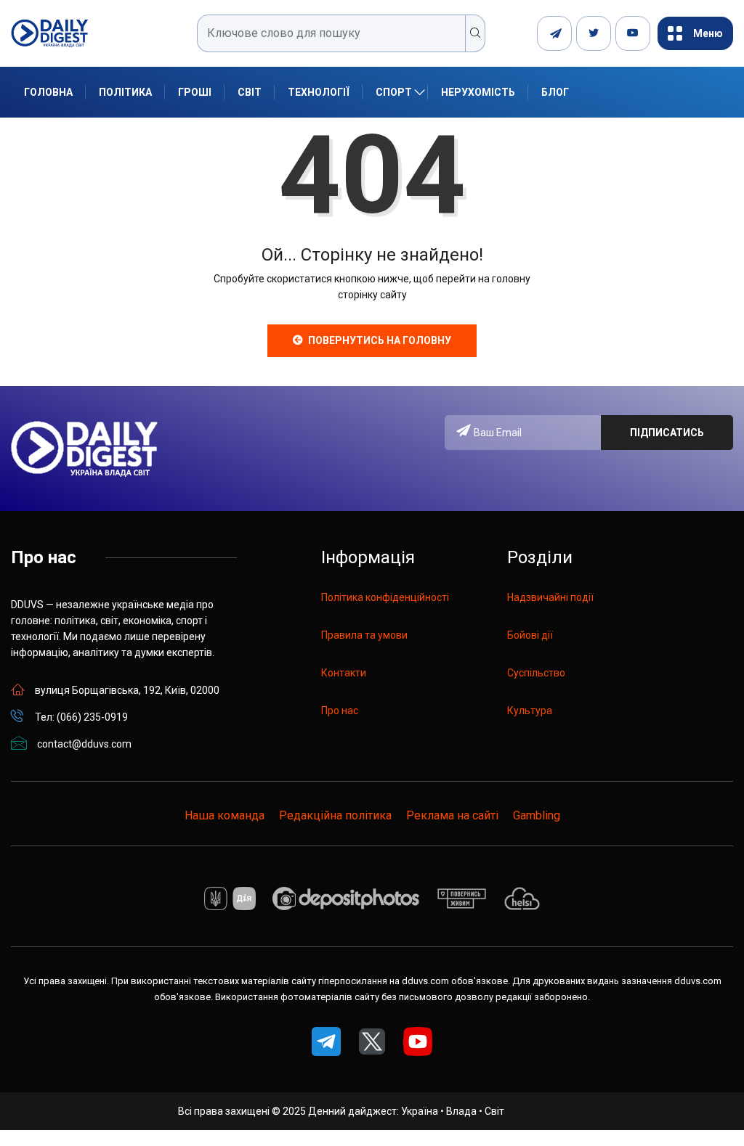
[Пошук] (475, 33)
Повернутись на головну (379, 340)
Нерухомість (478, 92)
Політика (125, 92)
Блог (555, 92)
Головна (48, 92)
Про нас (339, 710)
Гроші (194, 92)
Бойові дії (530, 635)
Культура (529, 710)
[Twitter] (593, 33)
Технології (318, 92)
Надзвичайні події (550, 597)
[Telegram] (554, 33)
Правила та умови (364, 635)
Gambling (536, 815)
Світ (250, 92)
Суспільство (536, 673)
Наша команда (224, 815)
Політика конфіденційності (385, 597)
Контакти (343, 673)
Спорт (394, 92)
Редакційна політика (335, 815)
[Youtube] (632, 33)
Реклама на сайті (452, 815)
